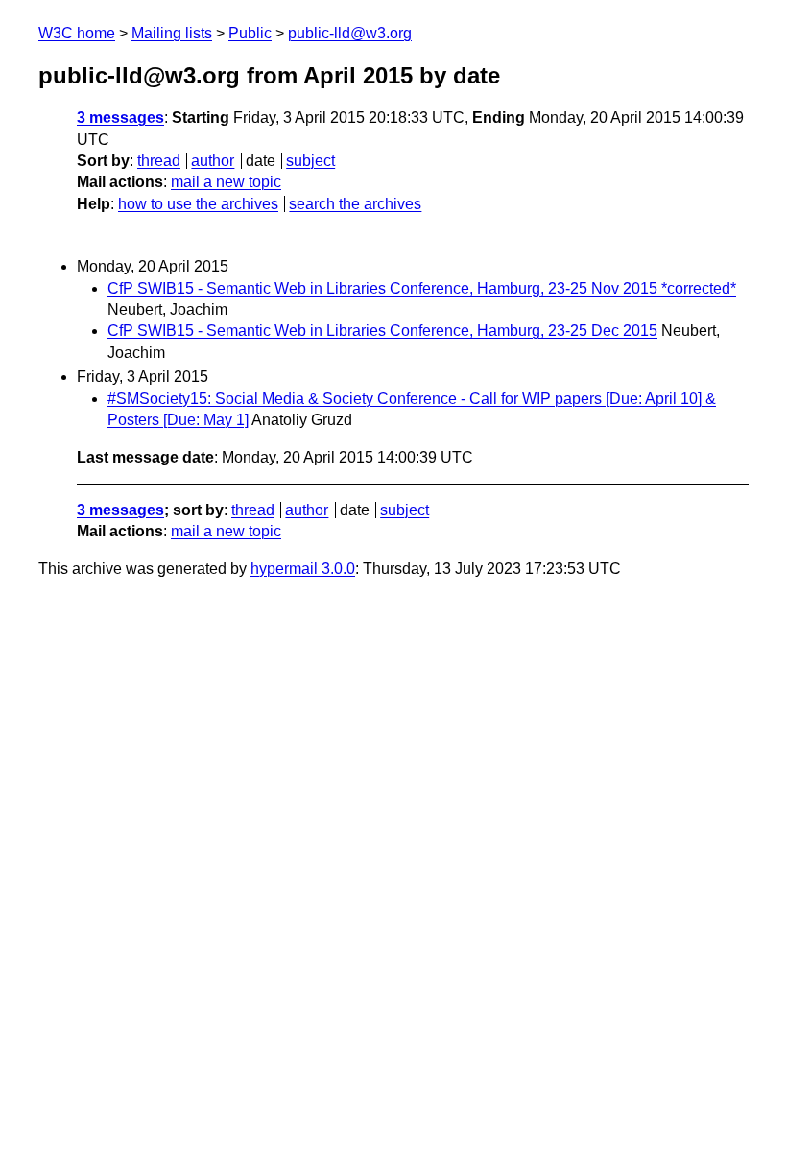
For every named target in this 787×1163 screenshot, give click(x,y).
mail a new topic (226, 182)
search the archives (355, 204)
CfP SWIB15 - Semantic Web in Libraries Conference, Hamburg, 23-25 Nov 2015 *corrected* (421, 288)
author (212, 161)
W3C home (76, 33)
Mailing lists (171, 33)
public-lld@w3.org (350, 33)
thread (158, 161)
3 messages (120, 117)
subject (310, 161)
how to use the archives (198, 204)
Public (250, 33)
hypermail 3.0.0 (302, 568)
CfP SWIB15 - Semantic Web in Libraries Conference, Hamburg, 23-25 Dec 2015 (382, 330)
